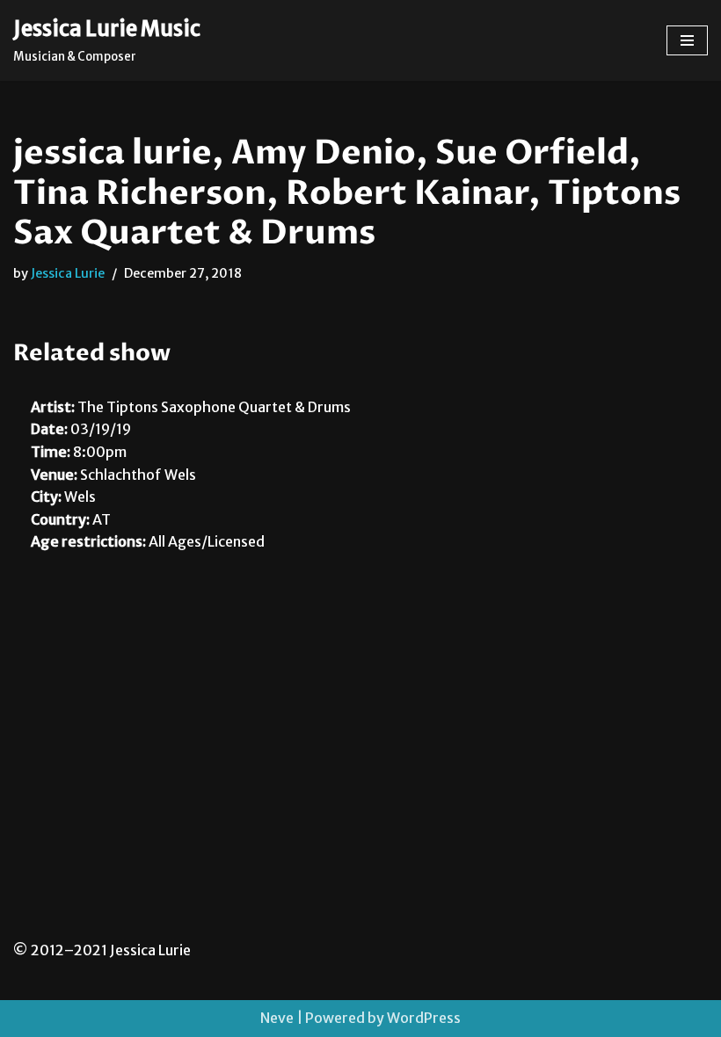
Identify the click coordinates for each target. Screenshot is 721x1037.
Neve (277, 1017)
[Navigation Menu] (687, 40)
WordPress (424, 1017)
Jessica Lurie (68, 273)
